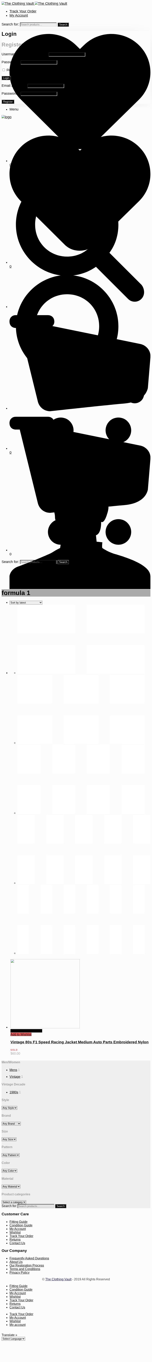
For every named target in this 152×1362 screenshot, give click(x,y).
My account (18, 1324)
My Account (19, 15)
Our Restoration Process (27, 1265)
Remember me (18, 70)
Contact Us (17, 1243)
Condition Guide (21, 1225)
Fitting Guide (19, 1221)
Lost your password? (47, 70)
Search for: (10, 24)
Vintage (15, 1076)
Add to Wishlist (20, 1034)
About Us (16, 1262)
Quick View (18, 1030)
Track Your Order (23, 11)
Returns (15, 1239)
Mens (13, 1070)
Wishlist (15, 1232)
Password (11, 62)
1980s (14, 1092)
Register (8, 101)
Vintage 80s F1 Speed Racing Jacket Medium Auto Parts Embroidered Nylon (79, 1042)
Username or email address (25, 54)
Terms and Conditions (25, 1269)
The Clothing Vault (58, 1279)
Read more (34, 1030)
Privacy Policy (19, 1272)
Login (6, 78)
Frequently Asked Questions (29, 1258)
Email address (14, 86)
